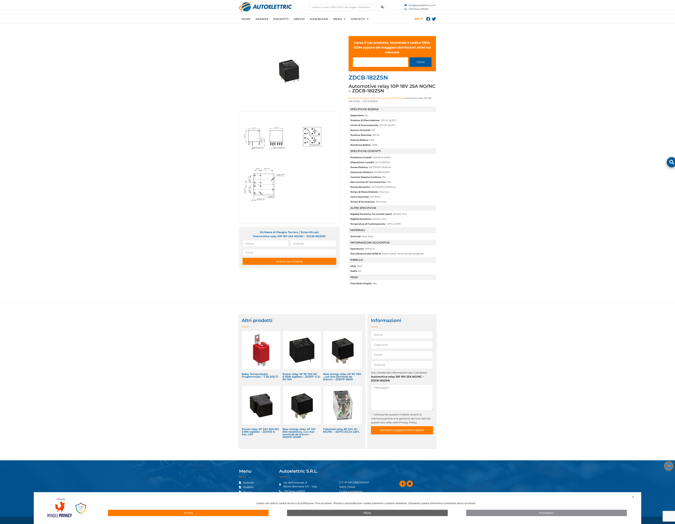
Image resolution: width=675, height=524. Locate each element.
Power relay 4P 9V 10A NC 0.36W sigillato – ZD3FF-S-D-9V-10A (301, 376)
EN (417, 19)
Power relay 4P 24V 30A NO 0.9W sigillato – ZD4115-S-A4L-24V (260, 431)
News (337, 19)
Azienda (262, 19)
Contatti (358, 19)
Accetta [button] (188, 512)
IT (421, 19)
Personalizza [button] (546, 512)
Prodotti (281, 19)
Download (319, 19)
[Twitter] (434, 19)
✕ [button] (633, 496)
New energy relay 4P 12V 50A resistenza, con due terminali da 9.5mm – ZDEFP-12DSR (299, 433)
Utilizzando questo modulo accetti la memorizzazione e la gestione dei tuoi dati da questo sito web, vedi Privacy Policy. (400, 418)
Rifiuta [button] (367, 512)
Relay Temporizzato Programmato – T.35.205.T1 (260, 375)
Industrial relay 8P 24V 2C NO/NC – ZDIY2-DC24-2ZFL (341, 430)
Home (246, 19)
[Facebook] (428, 19)
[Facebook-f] (402, 484)
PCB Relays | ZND (366, 98)
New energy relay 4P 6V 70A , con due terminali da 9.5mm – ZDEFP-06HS (342, 376)
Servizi (299, 19)
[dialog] (337, 508)
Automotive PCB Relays (390, 98)
